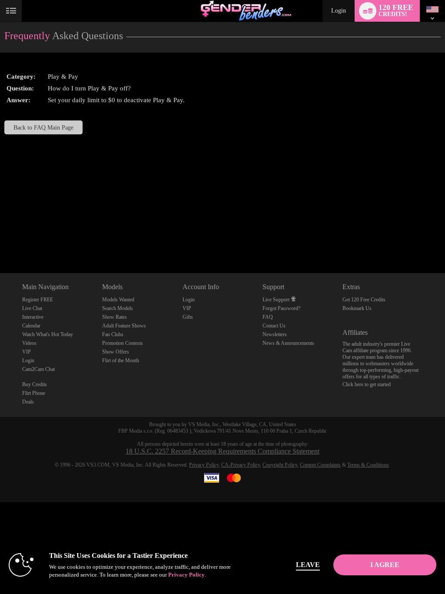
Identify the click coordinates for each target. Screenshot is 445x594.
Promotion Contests (122, 343)
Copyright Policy (279, 465)
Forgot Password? (281, 308)
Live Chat (32, 308)
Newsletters (274, 334)
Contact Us (274, 326)
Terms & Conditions (368, 465)
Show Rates (114, 317)
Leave (308, 564)
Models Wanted (118, 300)
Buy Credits (34, 384)
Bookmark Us (357, 308)
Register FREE (37, 300)
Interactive (32, 317)
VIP (26, 352)
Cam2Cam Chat (38, 369)
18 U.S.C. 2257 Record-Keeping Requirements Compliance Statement (222, 451)
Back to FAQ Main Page (43, 127)
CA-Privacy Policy (240, 465)
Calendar (31, 326)
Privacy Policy (204, 465)
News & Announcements (288, 343)
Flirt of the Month (120, 360)
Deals (28, 402)
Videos (29, 343)
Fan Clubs (112, 334)
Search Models (117, 308)
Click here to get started (366, 384)
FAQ (267, 317)
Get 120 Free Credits (363, 300)
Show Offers (115, 352)
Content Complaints (320, 465)
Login (338, 10)
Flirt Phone (33, 393)
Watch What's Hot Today (47, 334)
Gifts (188, 317)
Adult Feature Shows (124, 326)
